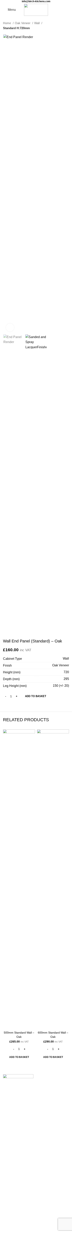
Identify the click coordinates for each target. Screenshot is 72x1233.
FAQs (7, 1188)
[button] (19, 1057)
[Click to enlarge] (10, 327)
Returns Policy (13, 1195)
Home (7, 23)
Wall (37, 23)
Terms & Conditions (17, 1210)
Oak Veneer (23, 23)
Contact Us (11, 1134)
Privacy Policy (13, 1203)
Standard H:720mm (16, 28)
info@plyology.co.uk (18, 1156)
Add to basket (35, 696)
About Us (9, 1181)
